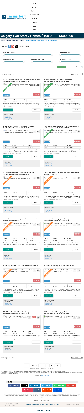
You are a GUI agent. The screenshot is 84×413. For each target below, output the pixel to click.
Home (34, 3)
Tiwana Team (42, 410)
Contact (34, 22)
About (33, 18)
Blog (34, 26)
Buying (34, 7)
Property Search (34, 15)
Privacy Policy (45, 400)
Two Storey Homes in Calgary (15, 40)
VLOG (34, 30)
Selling (33, 11)
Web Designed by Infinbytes (72, 404)
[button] (14, 385)
